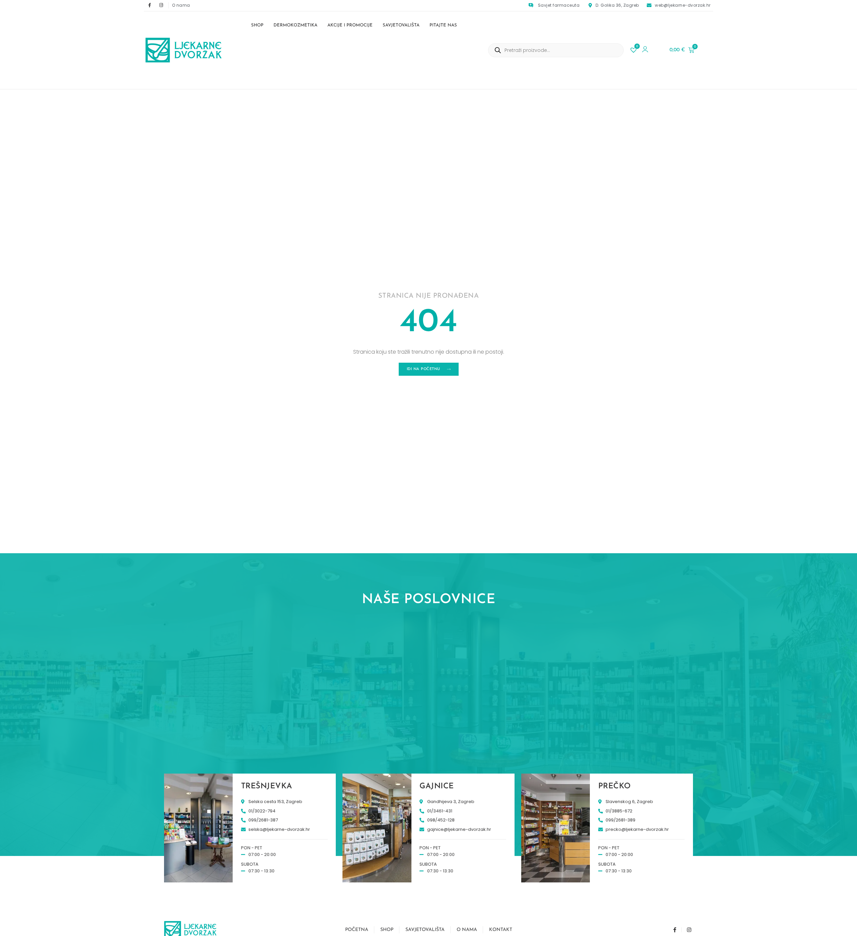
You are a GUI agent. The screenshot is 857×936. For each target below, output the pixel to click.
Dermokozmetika (295, 25)
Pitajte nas (443, 25)
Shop (257, 25)
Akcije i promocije (350, 25)
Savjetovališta (401, 25)
